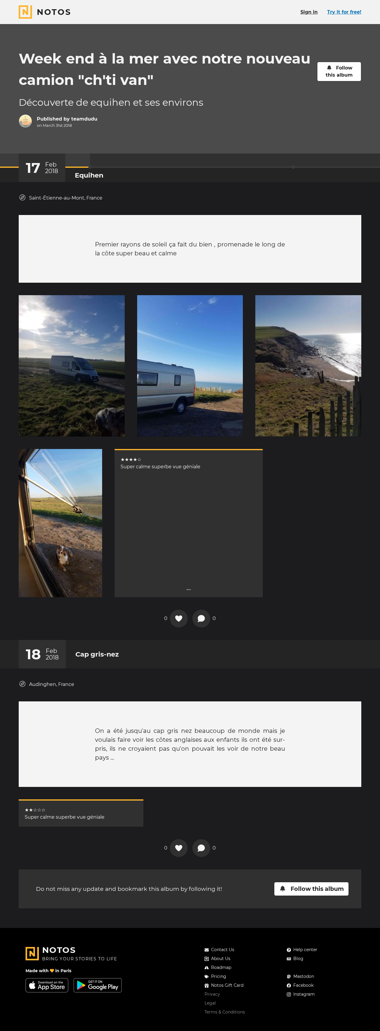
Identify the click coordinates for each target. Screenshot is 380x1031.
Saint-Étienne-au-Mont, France (65, 198)
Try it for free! (344, 12)
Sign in (309, 12)
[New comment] (201, 618)
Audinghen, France (51, 684)
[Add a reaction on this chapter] (179, 618)
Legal (210, 1003)
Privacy (212, 994)
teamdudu (84, 119)
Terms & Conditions (225, 1012)
